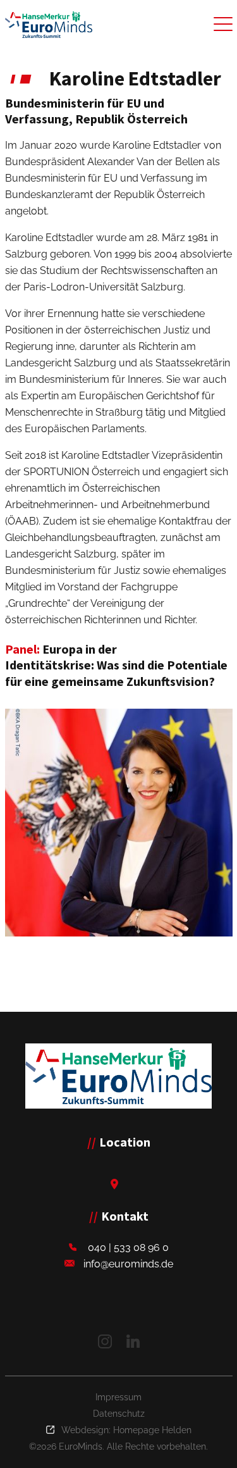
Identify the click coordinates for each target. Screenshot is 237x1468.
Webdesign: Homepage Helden (126, 1430)
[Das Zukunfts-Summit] (48, 24)
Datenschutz (119, 1414)
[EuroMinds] (118, 1076)
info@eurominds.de (128, 1264)
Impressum (118, 1397)
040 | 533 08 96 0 (128, 1247)
